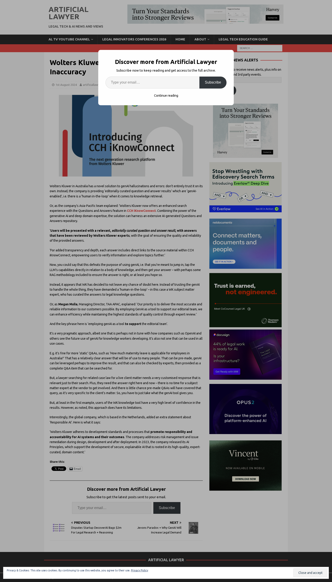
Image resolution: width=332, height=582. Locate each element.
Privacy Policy (139, 570)
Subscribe (213, 82)
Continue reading (166, 95)
